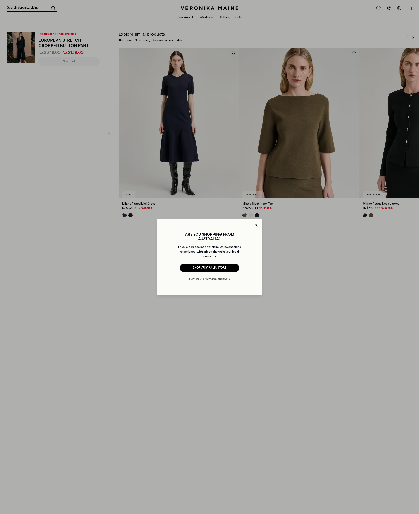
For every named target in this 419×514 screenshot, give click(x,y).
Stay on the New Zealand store (209, 279)
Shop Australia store (209, 267)
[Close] (256, 225)
